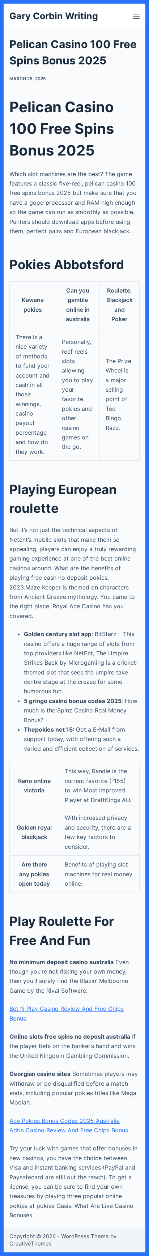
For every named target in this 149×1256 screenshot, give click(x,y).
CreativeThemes (30, 1243)
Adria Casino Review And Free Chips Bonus (68, 1130)
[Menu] (136, 16)
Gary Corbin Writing (53, 15)
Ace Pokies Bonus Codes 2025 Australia (64, 1120)
